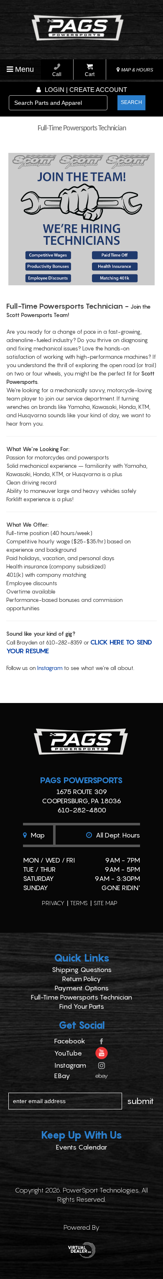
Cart (89, 74)
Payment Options (82, 988)
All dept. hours (117, 835)
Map (37, 835)
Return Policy (81, 978)
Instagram (50, 668)
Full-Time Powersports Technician (81, 997)
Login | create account (85, 89)
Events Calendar (81, 1147)
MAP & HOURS (136, 69)
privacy (53, 902)
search (131, 102)
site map (105, 902)
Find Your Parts (81, 1006)
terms (79, 902)
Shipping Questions (82, 969)
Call (56, 74)
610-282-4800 (81, 810)
